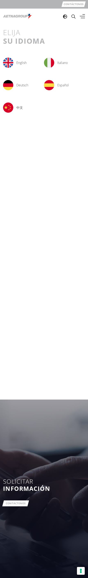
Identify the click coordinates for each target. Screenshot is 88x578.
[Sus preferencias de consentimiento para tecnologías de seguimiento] (81, 571)
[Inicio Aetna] (17, 16)
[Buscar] (73, 16)
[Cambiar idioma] (65, 16)
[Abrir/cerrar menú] (82, 16)
